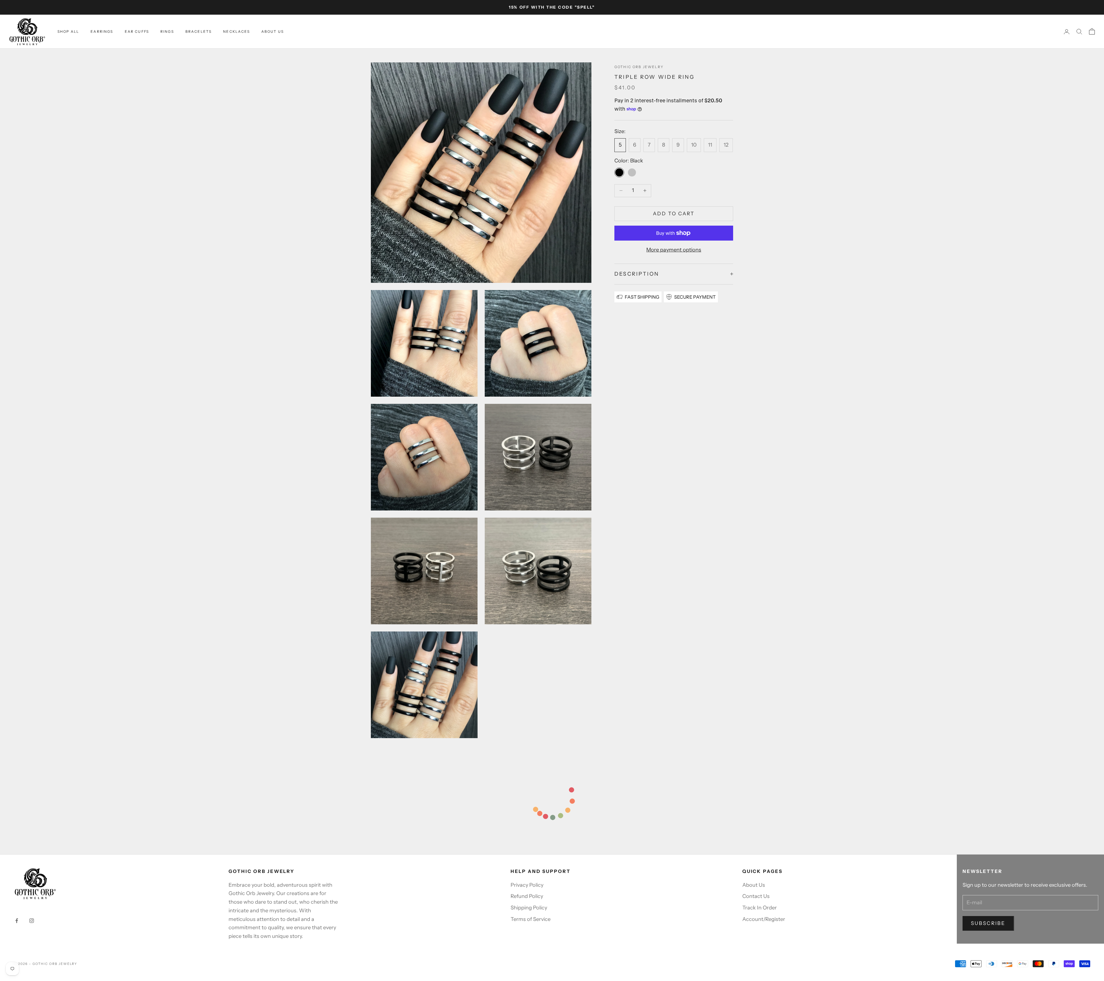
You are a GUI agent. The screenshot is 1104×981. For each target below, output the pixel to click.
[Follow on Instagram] (31, 921)
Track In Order (759, 908)
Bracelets (198, 31)
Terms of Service (531, 919)
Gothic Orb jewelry (639, 67)
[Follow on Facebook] (17, 921)
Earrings (102, 31)
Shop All (68, 31)
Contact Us (756, 896)
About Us (272, 31)
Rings (167, 31)
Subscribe (988, 923)
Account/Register (763, 919)
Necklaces (236, 31)
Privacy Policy (527, 885)
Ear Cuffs (137, 31)
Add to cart (674, 213)
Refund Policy (527, 896)
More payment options (673, 250)
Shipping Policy (529, 908)
